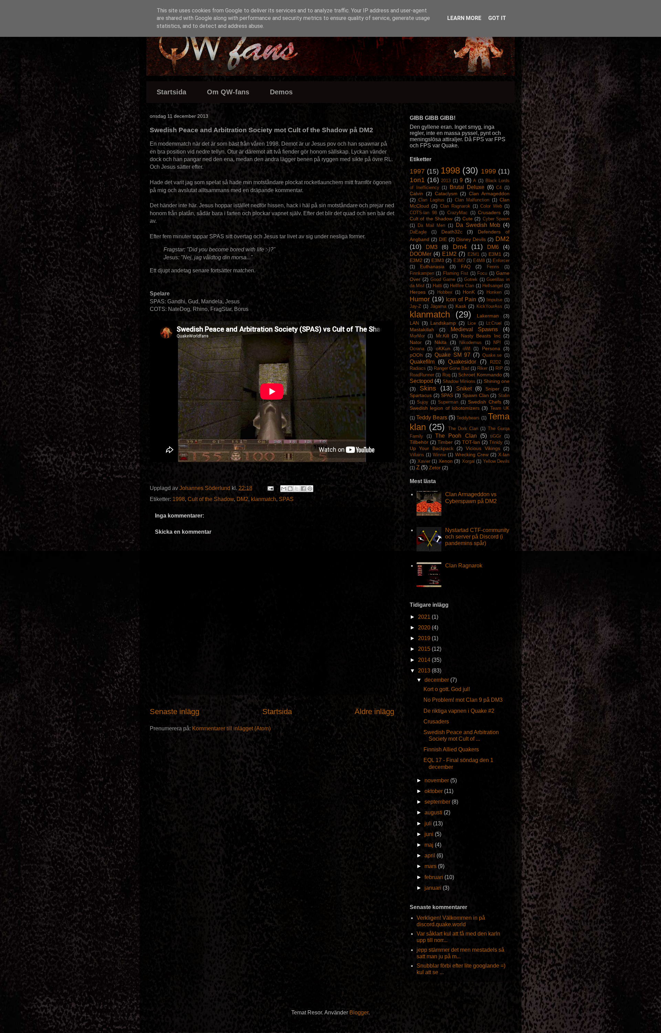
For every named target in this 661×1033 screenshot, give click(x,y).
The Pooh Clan (455, 436)
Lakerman (488, 316)
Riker (482, 368)
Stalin (504, 395)
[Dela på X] (296, 488)
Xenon (446, 461)
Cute (467, 218)
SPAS (286, 499)
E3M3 (437, 260)
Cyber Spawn (496, 218)
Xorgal (468, 461)
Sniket (464, 389)
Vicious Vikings (483, 448)
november (437, 780)
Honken (494, 292)
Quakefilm (422, 362)
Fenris (493, 266)
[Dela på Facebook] (303, 488)
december (437, 680)
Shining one (497, 381)
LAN (414, 323)
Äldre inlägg (374, 711)
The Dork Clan (463, 428)
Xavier (424, 461)
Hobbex (444, 292)
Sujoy (422, 402)
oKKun (443, 348)
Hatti (437, 285)
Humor (420, 299)
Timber (445, 442)
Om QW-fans (228, 92)
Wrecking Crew (472, 454)
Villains (417, 454)
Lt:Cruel (494, 323)
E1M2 (449, 254)
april (430, 855)
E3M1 (495, 254)
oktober (434, 791)
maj (429, 845)
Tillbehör (419, 442)
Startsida (171, 92)
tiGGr (495, 436)
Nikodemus (470, 342)
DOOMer (420, 254)
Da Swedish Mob (478, 225)
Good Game (442, 279)
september (438, 802)
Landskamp (443, 323)
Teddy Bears (431, 417)
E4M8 (479, 260)
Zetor (435, 467)
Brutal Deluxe (467, 187)
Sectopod (421, 381)
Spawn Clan (475, 395)
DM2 (242, 499)
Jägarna (438, 306)
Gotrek (471, 279)
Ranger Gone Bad (451, 368)
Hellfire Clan (462, 285)
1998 (178, 499)
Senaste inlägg (174, 711)
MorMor (417, 335)
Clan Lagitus (431, 199)
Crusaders (489, 212)
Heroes (418, 292)
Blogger (358, 1012)
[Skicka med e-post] (283, 488)
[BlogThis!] (290, 488)
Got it (497, 18)
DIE (443, 239)
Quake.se (492, 355)
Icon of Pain (461, 299)
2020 (425, 627)
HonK (469, 292)
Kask (460, 306)
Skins (428, 388)
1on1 (417, 180)
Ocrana (417, 348)
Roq (446, 374)
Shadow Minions (459, 381)
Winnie (439, 454)
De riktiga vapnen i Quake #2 (458, 711)
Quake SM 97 (452, 355)
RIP (499, 368)
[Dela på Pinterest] (309, 488)
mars (431, 866)
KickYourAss (489, 306)
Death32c (451, 231)
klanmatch (263, 499)
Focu (482, 273)
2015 (425, 649)
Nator (416, 342)
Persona (491, 348)
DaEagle (418, 231)
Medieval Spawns (474, 329)
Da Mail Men (431, 225)
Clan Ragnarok (455, 206)
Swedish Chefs (484, 402)
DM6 (493, 247)
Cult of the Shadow (211, 499)
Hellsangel (492, 285)
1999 (488, 171)
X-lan (504, 454)
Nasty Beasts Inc (481, 335)
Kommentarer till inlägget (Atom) (231, 728)
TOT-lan (471, 442)
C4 (499, 187)
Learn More (464, 18)
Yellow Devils (496, 461)
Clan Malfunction (472, 199)
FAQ (466, 266)
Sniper (492, 389)
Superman (448, 402)
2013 (446, 180)
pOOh (416, 355)
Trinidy (496, 442)
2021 (425, 617)
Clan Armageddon (489, 193)
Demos (281, 92)
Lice (472, 323)
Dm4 (460, 246)
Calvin (416, 193)
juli (428, 823)
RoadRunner (422, 374)
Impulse (494, 299)
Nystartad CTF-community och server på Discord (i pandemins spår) (477, 536)
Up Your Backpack (431, 448)
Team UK (500, 408)
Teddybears (468, 417)
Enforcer (501, 260)
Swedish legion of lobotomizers (445, 408)
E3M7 (459, 260)
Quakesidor (462, 362)
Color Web (491, 206)
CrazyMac (457, 212)
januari (433, 888)
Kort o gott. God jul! (446, 689)
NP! (497, 342)
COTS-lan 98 (423, 212)
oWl (466, 348)
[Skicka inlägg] (270, 488)
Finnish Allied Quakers (451, 749)
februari (434, 877)
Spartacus (421, 395)
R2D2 (495, 362)
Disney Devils (471, 239)
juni (429, 834)
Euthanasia (432, 266)
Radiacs (418, 368)
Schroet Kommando (480, 374)
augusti (434, 812)
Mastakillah (422, 329)
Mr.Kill (442, 335)
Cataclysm (446, 193)
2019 (425, 638)
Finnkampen (422, 273)
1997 (417, 171)
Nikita (440, 342)
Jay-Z (415, 306)
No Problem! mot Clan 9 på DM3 (463, 700)
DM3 (432, 247)
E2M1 (473, 254)
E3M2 (416, 260)
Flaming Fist (455, 273)
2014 (425, 660)
